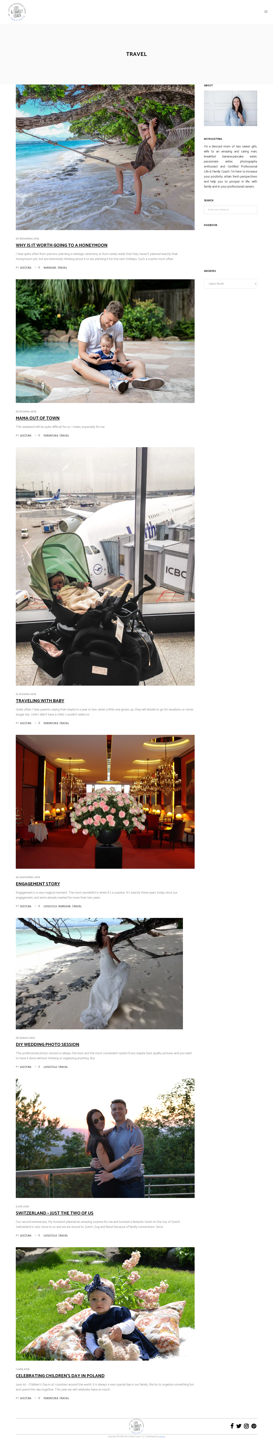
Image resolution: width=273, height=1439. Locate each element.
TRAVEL (62, 267)
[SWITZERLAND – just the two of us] (105, 1138)
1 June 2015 (23, 1369)
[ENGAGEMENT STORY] (105, 802)
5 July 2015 (22, 1206)
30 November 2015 (27, 238)
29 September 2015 (28, 877)
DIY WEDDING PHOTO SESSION (47, 1044)
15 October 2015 (26, 694)
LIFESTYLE (50, 906)
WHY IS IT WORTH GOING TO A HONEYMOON (62, 245)
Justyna (25, 267)
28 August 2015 (25, 1037)
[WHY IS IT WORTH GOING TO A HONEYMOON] (105, 157)
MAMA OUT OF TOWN (38, 418)
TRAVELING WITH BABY (40, 701)
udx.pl (162, 1436)
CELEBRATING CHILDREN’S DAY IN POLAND (60, 1376)
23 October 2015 (26, 411)
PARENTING (51, 435)
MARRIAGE (50, 267)
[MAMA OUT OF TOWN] (105, 341)
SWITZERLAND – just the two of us (54, 1213)
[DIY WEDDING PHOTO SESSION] (99, 973)
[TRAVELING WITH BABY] (105, 566)
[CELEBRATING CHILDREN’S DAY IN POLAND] (105, 1304)
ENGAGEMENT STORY (38, 884)
